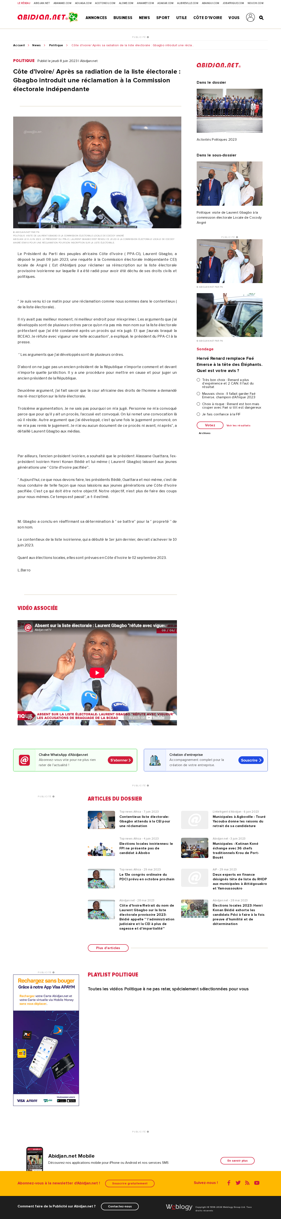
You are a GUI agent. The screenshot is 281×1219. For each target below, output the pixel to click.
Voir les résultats (238, 425)
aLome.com (126, 3)
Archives (205, 433)
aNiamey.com (145, 3)
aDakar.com (165, 3)
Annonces (96, 17)
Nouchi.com (255, 3)
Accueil (19, 45)
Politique (56, 45)
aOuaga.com (83, 3)
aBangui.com (210, 3)
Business (123, 17)
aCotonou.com (105, 3)
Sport (163, 17)
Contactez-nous (120, 1206)
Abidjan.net (42, 3)
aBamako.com (63, 3)
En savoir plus (237, 1160)
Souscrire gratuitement (130, 1183)
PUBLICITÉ (139, 37)
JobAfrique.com (233, 3)
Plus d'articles (108, 948)
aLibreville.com (187, 3)
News (144, 17)
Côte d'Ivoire (207, 17)
